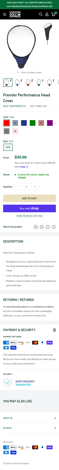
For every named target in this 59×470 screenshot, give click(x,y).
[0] (53, 14)
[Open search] (40, 14)
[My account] (46, 14)
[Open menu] (4, 14)
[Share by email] (53, 226)
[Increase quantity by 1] (34, 186)
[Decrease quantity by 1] (18, 186)
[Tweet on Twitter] (47, 226)
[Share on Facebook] (36, 226)
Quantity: (8, 186)
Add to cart (29, 198)
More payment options (29, 215)
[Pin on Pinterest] (41, 226)
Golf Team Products (14, 106)
